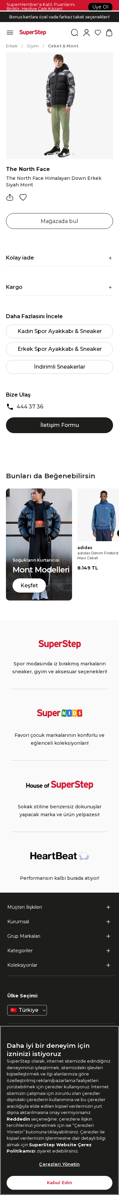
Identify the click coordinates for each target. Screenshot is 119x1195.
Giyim (33, 45)
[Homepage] (33, 33)
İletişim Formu (59, 425)
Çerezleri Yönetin (59, 1164)
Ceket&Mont (63, 45)
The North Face (28, 169)
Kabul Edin (59, 1182)
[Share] (10, 197)
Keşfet (29, 585)
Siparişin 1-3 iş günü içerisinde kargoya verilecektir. (59, 11)
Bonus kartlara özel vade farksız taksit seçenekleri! (59, 16)
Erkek (12, 45)
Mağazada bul (59, 221)
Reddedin (18, 1119)
